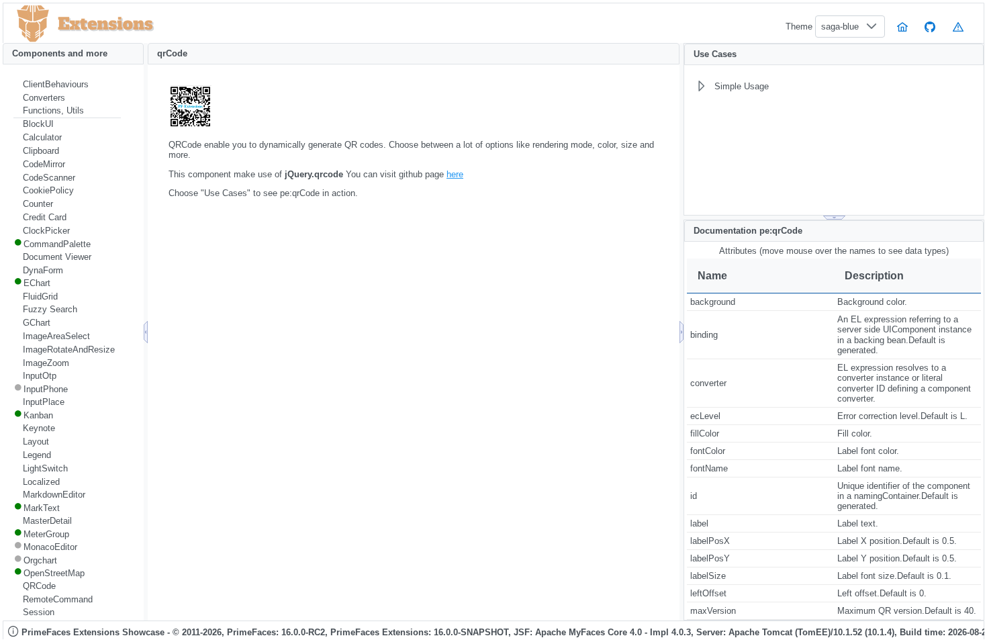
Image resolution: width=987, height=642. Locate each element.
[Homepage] (902, 26)
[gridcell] (760, 302)
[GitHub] (930, 26)
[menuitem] (67, 84)
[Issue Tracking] (958, 26)
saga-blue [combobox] (840, 26)
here (454, 174)
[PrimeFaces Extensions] (33, 23)
